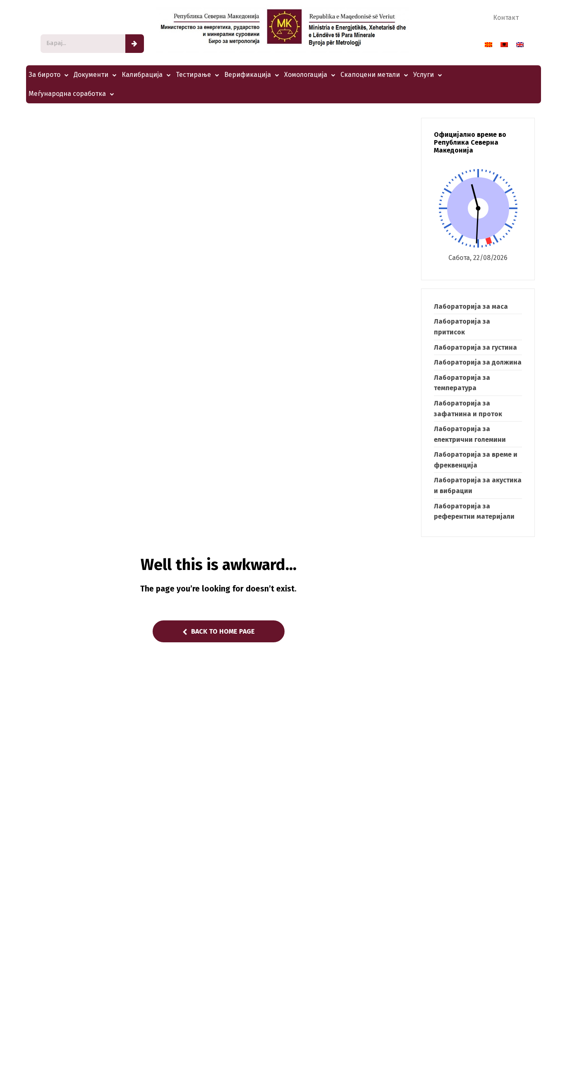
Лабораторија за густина (475, 347)
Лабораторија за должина (478, 362)
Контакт (506, 17)
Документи (91, 75)
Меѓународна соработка (67, 94)
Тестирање (193, 75)
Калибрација (142, 75)
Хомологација (305, 75)
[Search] (134, 43)
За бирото (44, 75)
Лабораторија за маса (471, 306)
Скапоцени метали (370, 75)
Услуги (423, 75)
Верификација (247, 75)
